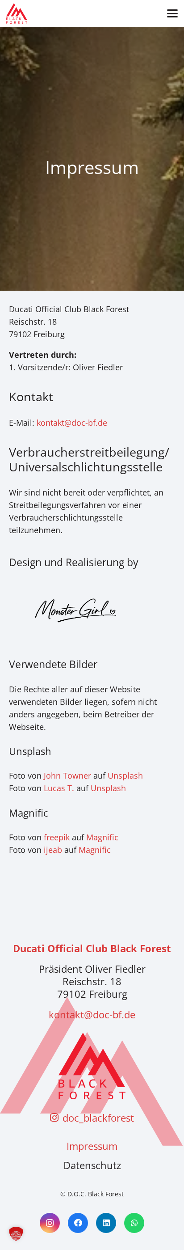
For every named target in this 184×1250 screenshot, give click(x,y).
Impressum (92, 1146)
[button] (172, 13)
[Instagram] (50, 1223)
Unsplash (125, 775)
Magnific (102, 837)
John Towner (67, 775)
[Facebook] (78, 1223)
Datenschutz (92, 1165)
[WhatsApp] (134, 1223)
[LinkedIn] (106, 1223)
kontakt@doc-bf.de (72, 422)
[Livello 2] (16, 13)
